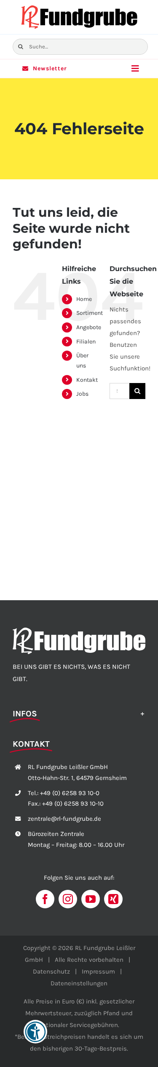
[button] (79, 713)
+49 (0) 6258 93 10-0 (69, 793)
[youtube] (90, 899)
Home (84, 299)
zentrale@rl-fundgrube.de (64, 818)
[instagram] (68, 899)
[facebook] (45, 899)
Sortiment (89, 313)
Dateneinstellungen (79, 983)
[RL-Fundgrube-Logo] (79, 7)
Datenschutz (51, 971)
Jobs (82, 393)
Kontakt (87, 379)
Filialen (86, 341)
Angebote (88, 327)
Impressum (98, 971)
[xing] (113, 899)
